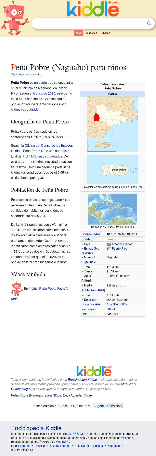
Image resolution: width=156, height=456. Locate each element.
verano (92, 309)
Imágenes (91, 33)
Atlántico (112, 304)
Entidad (86, 239)
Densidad (90, 299)
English (106, 33)
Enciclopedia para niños (26, 74)
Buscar (149, 23)
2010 (101, 290)
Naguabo (112, 257)
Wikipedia (127, 438)
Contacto (114, 446)
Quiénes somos (60, 446)
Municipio (90, 257)
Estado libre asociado (90, 250)
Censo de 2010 (44, 93)
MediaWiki (62, 441)
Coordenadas (90, 234)
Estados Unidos (122, 244)
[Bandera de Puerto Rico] (109, 248)
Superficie (88, 262)
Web (78, 33)
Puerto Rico (136, 186)
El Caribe (129, 226)
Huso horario (90, 304)
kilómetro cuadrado (25, 109)
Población (88, 290)
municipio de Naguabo (113, 186)
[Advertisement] (78, 48)
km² (117, 266)
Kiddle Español (20, 446)
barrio (43, 82)
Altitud (86, 280)
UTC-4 (123, 304)
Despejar (140, 23)
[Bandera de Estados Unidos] (109, 244)
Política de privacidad (89, 446)
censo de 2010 (30, 199)
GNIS (85, 314)
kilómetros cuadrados (46, 156)
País (87, 244)
